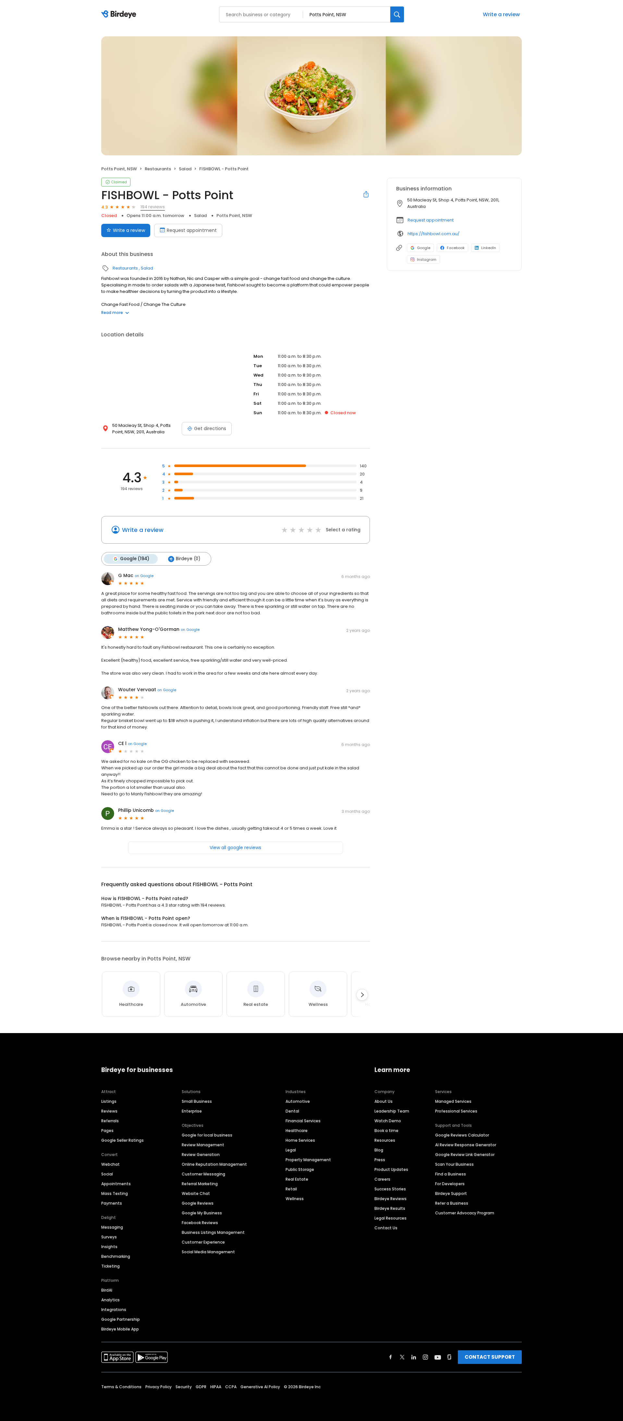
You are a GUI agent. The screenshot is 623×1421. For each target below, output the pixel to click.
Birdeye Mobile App (120, 1329)
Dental (292, 1111)
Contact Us (385, 1228)
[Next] (362, 995)
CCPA (231, 1387)
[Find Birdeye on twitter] (402, 1357)
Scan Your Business (454, 1164)
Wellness (295, 1198)
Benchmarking (115, 1256)
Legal (291, 1150)
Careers (382, 1179)
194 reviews (152, 207)
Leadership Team (391, 1111)
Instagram (426, 259)
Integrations (113, 1309)
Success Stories (390, 1189)
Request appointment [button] (431, 220)
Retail (291, 1189)
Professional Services (456, 1111)
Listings (108, 1101)
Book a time (386, 1130)
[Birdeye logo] (120, 14)
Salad (185, 169)
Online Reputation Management (214, 1164)
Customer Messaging (203, 1174)
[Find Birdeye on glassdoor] (449, 1357)
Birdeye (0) (188, 559)
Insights (109, 1246)
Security (184, 1387)
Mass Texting (114, 1193)
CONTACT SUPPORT (490, 1357)
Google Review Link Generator (465, 1154)
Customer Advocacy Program (464, 1213)
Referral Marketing (200, 1183)
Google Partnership (120, 1319)
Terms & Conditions (121, 1387)
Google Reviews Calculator (462, 1135)
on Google (144, 575)
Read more (112, 312)
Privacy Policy (158, 1387)
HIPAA (215, 1387)
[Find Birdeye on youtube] (437, 1357)
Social (107, 1174)
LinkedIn (488, 247)
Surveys (109, 1237)
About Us (383, 1101)
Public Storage (300, 1169)
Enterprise (192, 1111)
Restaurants (158, 169)
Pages (107, 1130)
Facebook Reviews (200, 1222)
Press (379, 1159)
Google (423, 247)
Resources (384, 1140)
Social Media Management (208, 1252)
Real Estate (297, 1179)
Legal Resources (390, 1218)
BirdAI (106, 1290)
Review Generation (201, 1154)
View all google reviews (235, 847)
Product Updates (391, 1169)
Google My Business (202, 1213)
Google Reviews (198, 1203)
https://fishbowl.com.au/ (433, 234)
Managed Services (453, 1101)
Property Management (308, 1159)
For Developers (450, 1183)
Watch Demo (387, 1121)
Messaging (112, 1227)
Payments (111, 1203)
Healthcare (297, 1130)
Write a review (501, 14)
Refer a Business (451, 1203)
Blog (378, 1150)
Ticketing (110, 1266)
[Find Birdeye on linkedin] (413, 1357)
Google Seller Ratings (122, 1140)
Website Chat (196, 1193)
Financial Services (303, 1121)
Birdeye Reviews (390, 1198)
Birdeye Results (389, 1208)
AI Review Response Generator (465, 1145)
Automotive (298, 1101)
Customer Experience (203, 1242)
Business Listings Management (213, 1232)
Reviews (109, 1111)
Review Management (203, 1145)
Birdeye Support (451, 1193)
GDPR (201, 1387)
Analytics (110, 1300)
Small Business (197, 1101)
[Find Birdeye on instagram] (425, 1357)
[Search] (397, 14)
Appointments (116, 1183)
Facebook (456, 247)
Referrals (110, 1121)
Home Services (300, 1140)
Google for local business (207, 1135)
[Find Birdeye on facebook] (390, 1357)
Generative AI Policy (260, 1387)
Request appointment (192, 230)
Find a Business (450, 1174)
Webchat (110, 1164)
